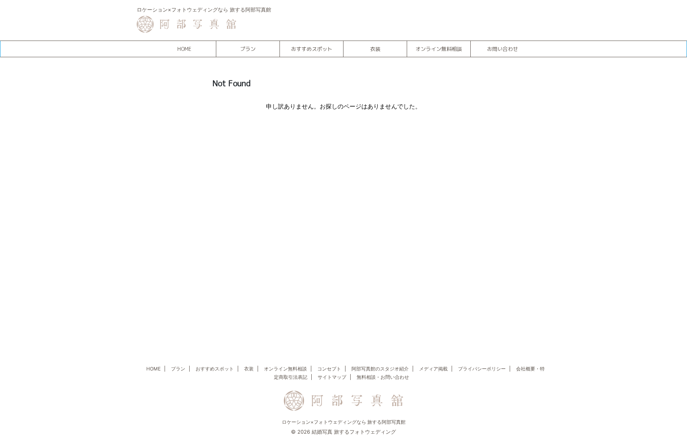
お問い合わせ (502, 48)
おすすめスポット (311, 48)
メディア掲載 (433, 369)
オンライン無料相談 (438, 48)
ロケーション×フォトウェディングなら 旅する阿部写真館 (344, 422)
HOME (184, 48)
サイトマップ (332, 377)
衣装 (375, 48)
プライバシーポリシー (482, 369)
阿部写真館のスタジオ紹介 (380, 369)
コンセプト (329, 369)
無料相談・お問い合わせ (383, 377)
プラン (248, 48)
